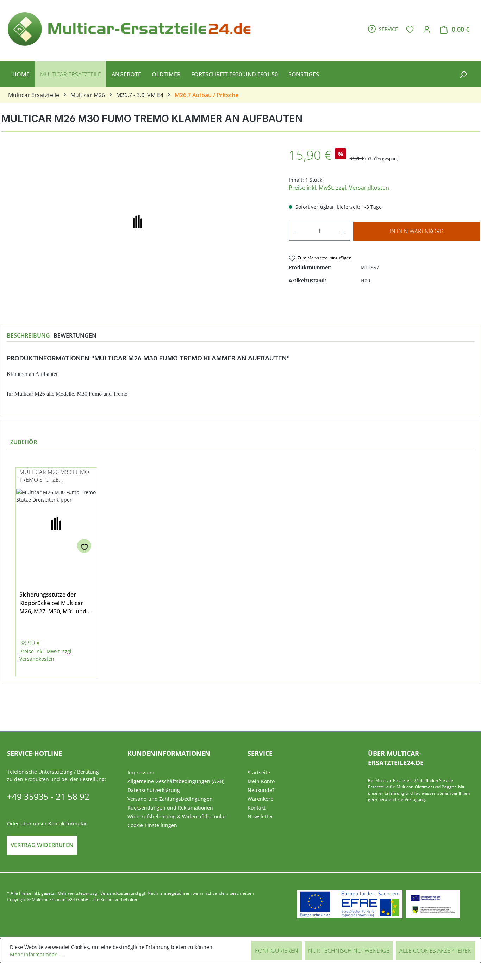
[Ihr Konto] (426, 29)
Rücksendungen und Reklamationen (170, 807)
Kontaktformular (67, 823)
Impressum (140, 772)
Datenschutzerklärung (153, 790)
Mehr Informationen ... (36, 954)
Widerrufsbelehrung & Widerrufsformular (176, 816)
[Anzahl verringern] (296, 231)
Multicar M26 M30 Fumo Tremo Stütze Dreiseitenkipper (54, 476)
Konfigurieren (276, 951)
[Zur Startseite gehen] (132, 28)
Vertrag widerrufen (42, 845)
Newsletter (260, 816)
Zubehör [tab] (23, 442)
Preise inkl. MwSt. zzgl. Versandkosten (339, 187)
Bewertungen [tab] (75, 335)
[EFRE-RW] (433, 904)
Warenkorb (261, 798)
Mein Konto (261, 781)
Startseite (259, 772)
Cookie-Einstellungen (152, 825)
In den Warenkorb (416, 231)
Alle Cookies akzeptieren (435, 951)
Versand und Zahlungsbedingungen (170, 798)
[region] (240, 568)
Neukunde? (261, 790)
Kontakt (257, 807)
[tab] (28, 335)
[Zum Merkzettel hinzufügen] (84, 546)
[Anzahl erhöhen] (343, 231)
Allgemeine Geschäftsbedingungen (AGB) (175, 781)
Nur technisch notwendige (348, 951)
